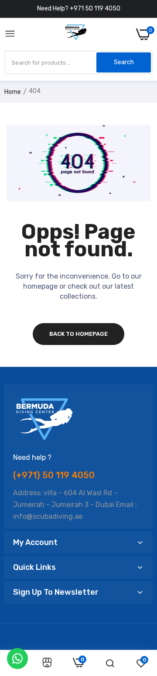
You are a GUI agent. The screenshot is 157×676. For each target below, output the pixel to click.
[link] (47, 663)
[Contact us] (17, 658)
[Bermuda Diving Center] (76, 34)
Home (12, 92)
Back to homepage (78, 334)
